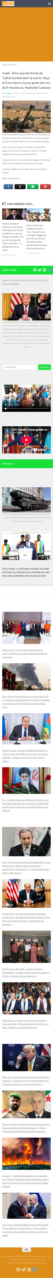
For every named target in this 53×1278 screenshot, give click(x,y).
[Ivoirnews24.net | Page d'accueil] (10, 3)
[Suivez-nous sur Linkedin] (49, 270)
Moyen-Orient (9, 65)
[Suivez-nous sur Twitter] (39, 270)
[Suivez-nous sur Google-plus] (44, 270)
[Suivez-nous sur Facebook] (35, 270)
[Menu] (49, 3)
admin (9, 93)
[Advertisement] (26, 35)
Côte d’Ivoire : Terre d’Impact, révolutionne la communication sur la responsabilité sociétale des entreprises (24, 653)
